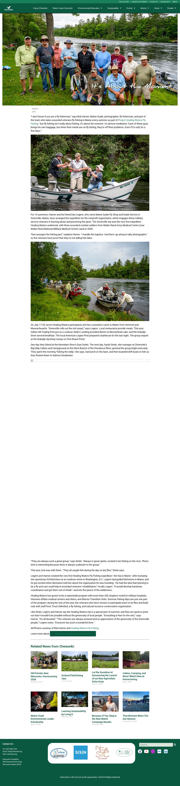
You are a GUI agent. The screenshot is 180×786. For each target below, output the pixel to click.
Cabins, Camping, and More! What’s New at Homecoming (134, 676)
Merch (175, 2)
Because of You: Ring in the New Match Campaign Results (104, 718)
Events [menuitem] (130, 8)
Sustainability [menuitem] (113, 8)
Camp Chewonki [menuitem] (40, 8)
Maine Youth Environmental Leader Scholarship (42, 718)
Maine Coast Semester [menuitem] (63, 8)
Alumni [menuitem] (143, 8)
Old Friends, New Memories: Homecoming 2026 (44, 676)
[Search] (175, 745)
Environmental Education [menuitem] (88, 8)
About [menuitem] (156, 8)
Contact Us (154, 2)
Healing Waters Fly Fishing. (85, 628)
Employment (165, 2)
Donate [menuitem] (170, 8)
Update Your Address (139, 2)
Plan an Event (124, 2)
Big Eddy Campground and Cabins (73, 633)
